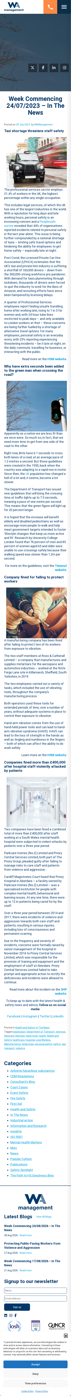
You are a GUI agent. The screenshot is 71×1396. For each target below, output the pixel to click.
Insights (16, 1131)
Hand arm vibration (14, 1035)
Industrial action (21, 1120)
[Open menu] (64, 7)
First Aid (16, 1104)
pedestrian (28, 1044)
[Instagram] (64, 68)
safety (56, 1044)
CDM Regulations (22, 1076)
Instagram (30, 1016)
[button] (66, 1335)
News (14, 1153)
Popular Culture (21, 1159)
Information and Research (28, 1126)
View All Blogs (44, 1216)
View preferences (35, 1383)
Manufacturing (12, 1044)
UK (27, 474)
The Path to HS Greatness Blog (32, 1175)
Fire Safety (17, 1098)
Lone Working (43, 1040)
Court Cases (19, 1087)
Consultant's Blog (22, 1082)
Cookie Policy (27, 1391)
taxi (64, 1044)
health (42, 1035)
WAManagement (43, 124)
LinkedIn (58, 1016)
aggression (19, 1031)
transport (9, 1048)
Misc (13, 1148)
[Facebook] (43, 68)
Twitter (45, 1016)
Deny (35, 1374)
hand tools (32, 1035)
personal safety (43, 1044)
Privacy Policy (41, 1391)
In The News (43, 1027)
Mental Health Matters (26, 1142)
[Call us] (50, 7)
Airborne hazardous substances (32, 1071)
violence (20, 1048)
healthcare (19, 1040)
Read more (26, 1235)
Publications (19, 1164)
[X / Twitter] (32, 68)
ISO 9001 (16, 1137)
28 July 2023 (23, 124)
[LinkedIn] (54, 68)
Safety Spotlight (21, 1170)
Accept (35, 1364)
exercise (60, 1031)
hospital (30, 1040)
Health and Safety (25, 1027)
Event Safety (19, 1093)
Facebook (14, 1016)
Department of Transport (41, 1031)
